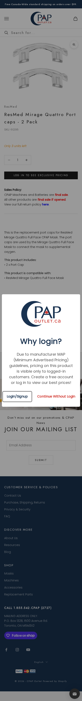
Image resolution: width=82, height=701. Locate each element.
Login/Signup (17, 396)
